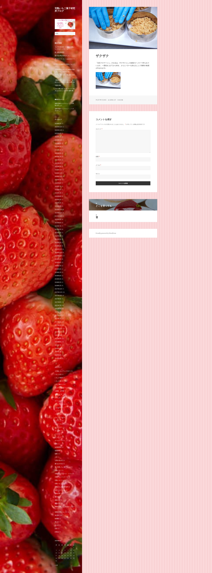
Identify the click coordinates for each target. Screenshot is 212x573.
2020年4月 (58, 196)
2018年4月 (58, 276)
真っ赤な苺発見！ (60, 52)
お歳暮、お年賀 (59, 391)
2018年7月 (58, 266)
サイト (98, 174)
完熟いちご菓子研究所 (61, 487)
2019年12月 (58, 209)
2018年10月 (58, 256)
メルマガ (57, 434)
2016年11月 (58, 332)
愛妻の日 (57, 500)
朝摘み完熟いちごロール (62, 512)
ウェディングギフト (61, 388)
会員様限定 (58, 447)
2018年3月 (58, 279)
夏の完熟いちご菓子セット (63, 467)
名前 (98, 156)
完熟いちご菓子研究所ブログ (65, 9)
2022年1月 (58, 156)
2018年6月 (58, 269)
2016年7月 (58, 345)
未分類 (57, 515)
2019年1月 (58, 246)
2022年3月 (58, 153)
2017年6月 (58, 309)
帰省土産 (57, 493)
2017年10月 (58, 295)
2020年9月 (58, 180)
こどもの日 (58, 407)
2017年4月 (58, 315)
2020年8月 (58, 183)
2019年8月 (58, 223)
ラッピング (58, 437)
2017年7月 (58, 305)
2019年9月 (58, 219)
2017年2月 (58, 322)
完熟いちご (58, 470)
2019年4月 (58, 236)
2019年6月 (58, 229)
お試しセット (59, 397)
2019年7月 (58, 226)
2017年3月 (58, 319)
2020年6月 (58, 190)
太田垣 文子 (112, 100)
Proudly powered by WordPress (106, 233)
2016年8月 (58, 342)
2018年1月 (58, 285)
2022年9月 (58, 143)
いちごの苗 (58, 381)
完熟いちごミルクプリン (62, 480)
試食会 (57, 532)
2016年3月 (58, 358)
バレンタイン (59, 417)
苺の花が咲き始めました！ (63, 55)
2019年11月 (58, 213)
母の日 (57, 522)
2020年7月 (58, 186)
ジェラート (58, 411)
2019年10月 (58, 216)
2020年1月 (58, 206)
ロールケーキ (59, 440)
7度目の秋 (58, 85)
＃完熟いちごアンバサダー (63, 371)
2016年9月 (58, 338)
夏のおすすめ (59, 464)
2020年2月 (58, 203)
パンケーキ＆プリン (61, 424)
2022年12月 (58, 140)
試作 (56, 528)
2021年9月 (58, 160)
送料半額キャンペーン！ (62, 103)
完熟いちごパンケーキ (61, 477)
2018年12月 (58, 249)
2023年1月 (58, 137)
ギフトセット (59, 401)
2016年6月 (58, 348)
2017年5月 (58, 312)
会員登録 (57, 450)
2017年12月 (58, 289)
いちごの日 (58, 374)
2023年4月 (58, 133)
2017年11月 (58, 292)
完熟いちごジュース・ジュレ (63, 474)
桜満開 (57, 518)
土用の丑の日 (59, 460)
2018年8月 (58, 262)
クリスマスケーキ (60, 404)
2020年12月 (58, 170)
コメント (99, 129)
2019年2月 (58, 242)
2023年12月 (58, 127)
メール (98, 165)
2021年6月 (58, 163)
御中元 (57, 497)
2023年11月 (58, 130)
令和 (56, 444)
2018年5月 (58, 272)
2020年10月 (58, 176)
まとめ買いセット (60, 431)
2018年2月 (58, 282)
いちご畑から (59, 384)
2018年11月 (58, 252)
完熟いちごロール (60, 483)
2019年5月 (58, 233)
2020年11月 (58, 173)
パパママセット (59, 414)
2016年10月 (58, 335)
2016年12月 (58, 328)
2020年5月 (58, 193)
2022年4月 (58, 150)
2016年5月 (58, 352)
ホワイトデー (59, 427)
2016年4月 (58, 355)
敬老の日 (57, 503)
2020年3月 (58, 199)
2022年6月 (58, 147)
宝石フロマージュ (60, 490)
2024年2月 (58, 123)
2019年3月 (58, 239)
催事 (56, 454)
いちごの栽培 (59, 378)
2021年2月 (58, 166)
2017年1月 (58, 325)
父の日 (57, 525)
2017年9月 (58, 299)
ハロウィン (58, 421)
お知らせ (57, 394)
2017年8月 (58, 302)
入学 (56, 457)
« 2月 (56, 565)
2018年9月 (58, 259)
